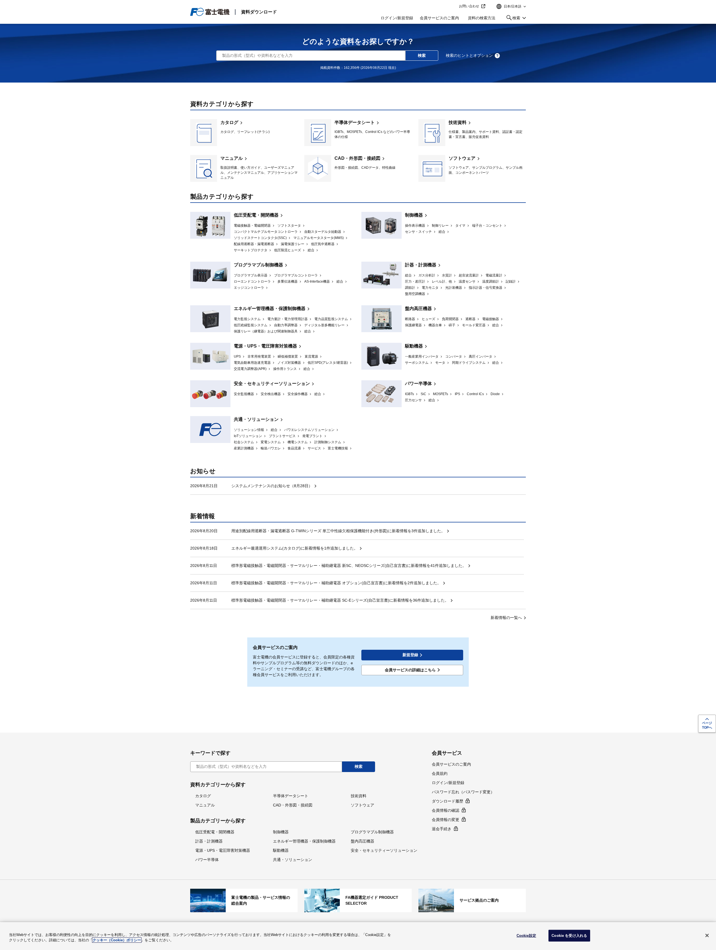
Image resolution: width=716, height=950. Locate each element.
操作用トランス (285, 369)
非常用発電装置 (259, 356)
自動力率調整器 (286, 325)
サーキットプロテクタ (250, 250)
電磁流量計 (494, 275)
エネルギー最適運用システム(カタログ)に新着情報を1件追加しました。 (294, 548)
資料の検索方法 (481, 18)
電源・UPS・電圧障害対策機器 (265, 346)
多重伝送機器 (287, 281)
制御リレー (440, 225)
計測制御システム (327, 442)
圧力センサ (413, 400)
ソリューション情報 (249, 430)
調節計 (410, 288)
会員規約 (439, 773)
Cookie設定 (526, 935)
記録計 (511, 281)
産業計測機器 (244, 448)
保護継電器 (413, 325)
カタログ (244, 132)
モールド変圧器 (474, 325)
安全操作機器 (298, 394)
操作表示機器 (415, 225)
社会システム (244, 442)
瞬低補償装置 (288, 356)
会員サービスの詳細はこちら (410, 670)
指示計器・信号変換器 (485, 288)
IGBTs (409, 394)
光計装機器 (453, 288)
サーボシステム (416, 363)
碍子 (452, 325)
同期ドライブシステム (469, 363)
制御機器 (414, 215)
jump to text (452, 6)
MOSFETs (440, 394)
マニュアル (244, 168)
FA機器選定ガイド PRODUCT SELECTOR (358, 900)
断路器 (410, 319)
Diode (495, 394)
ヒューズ (428, 319)
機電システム (298, 442)
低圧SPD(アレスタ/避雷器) (328, 363)
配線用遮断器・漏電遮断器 (254, 244)
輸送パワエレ (271, 448)
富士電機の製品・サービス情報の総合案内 (244, 900)
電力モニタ (430, 288)
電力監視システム (247, 319)
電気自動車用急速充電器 (252, 363)
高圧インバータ (480, 356)
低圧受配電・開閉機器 (256, 215)
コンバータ (453, 356)
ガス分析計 (426, 275)
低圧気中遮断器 (323, 244)
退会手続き (441, 829)
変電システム (271, 442)
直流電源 (311, 356)
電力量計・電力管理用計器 (287, 319)
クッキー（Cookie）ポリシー (117, 940)
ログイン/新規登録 (397, 18)
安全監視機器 (244, 394)
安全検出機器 (271, 394)
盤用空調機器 (415, 294)
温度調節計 (490, 281)
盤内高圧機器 (418, 308)
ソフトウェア (472, 168)
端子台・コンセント (487, 225)
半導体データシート (358, 132)
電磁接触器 (490, 319)
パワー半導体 (418, 383)
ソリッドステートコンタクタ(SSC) (260, 238)
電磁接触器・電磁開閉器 (252, 225)
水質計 (447, 275)
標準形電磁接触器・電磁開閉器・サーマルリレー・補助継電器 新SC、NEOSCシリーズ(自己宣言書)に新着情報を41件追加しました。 (348, 565)
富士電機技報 (338, 448)
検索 (512, 19)
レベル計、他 (442, 281)
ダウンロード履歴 (447, 801)
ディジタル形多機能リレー (324, 325)
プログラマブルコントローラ (296, 275)
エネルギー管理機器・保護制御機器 (269, 308)
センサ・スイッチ (418, 232)
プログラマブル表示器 (250, 275)
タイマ (460, 225)
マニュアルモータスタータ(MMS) (318, 238)
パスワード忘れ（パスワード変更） (463, 792)
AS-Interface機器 (317, 281)
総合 (311, 250)
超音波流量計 (469, 275)
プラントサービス (282, 436)
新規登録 (410, 655)
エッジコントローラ (249, 288)
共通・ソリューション (256, 419)
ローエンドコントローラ (252, 281)
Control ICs (475, 394)
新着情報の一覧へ (506, 617)
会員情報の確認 (445, 810)
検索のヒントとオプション (469, 55)
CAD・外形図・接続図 (358, 168)
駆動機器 (414, 346)
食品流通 (294, 448)
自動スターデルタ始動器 (322, 232)
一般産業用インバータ (422, 356)
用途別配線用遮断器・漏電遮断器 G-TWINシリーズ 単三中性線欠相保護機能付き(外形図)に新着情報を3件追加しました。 (338, 531)
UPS (237, 356)
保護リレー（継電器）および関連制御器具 (266, 331)
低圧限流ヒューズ (287, 250)
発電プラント (312, 436)
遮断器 (470, 319)
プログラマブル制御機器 (258, 264)
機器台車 (435, 325)
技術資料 (472, 132)
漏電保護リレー (292, 244)
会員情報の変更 (445, 819)
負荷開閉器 (450, 319)
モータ (440, 363)
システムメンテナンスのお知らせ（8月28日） (271, 486)
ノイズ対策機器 (289, 363)
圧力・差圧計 (415, 281)
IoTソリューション (248, 436)
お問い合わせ (469, 6)
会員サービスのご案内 (439, 18)
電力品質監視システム (331, 319)
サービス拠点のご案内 (472, 900)
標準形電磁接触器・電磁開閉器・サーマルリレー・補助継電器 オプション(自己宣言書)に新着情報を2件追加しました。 (336, 583)
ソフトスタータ (289, 225)
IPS (457, 394)
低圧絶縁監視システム (250, 325)
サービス (314, 448)
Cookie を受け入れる (569, 935)
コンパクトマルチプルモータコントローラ (266, 232)
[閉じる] (707, 935)
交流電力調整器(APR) (250, 369)
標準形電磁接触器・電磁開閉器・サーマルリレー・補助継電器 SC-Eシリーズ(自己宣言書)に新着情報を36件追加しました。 (340, 600)
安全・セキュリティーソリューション (272, 383)
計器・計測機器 (420, 264)
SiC (423, 394)
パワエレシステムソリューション (309, 430)
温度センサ (467, 281)
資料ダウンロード (259, 12)
